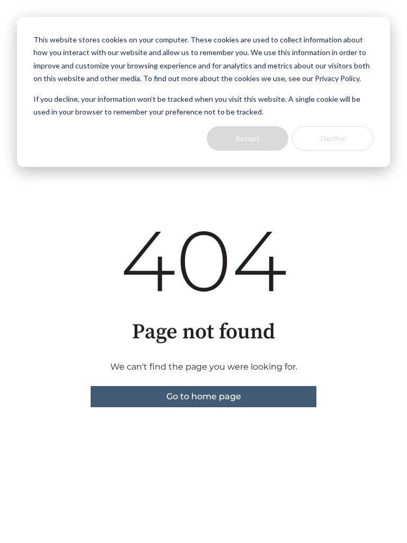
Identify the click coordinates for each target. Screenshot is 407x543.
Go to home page (203, 396)
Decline (333, 138)
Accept (247, 138)
